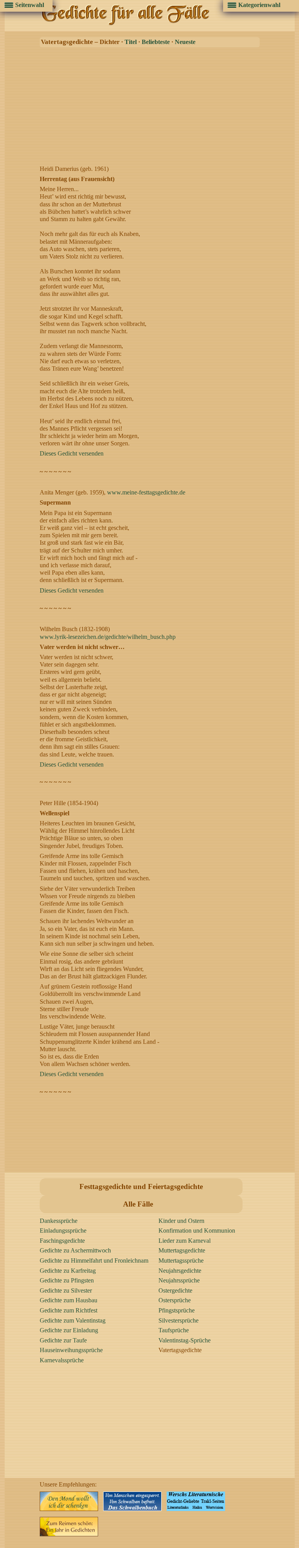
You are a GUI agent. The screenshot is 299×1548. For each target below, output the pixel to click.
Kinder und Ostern (181, 1220)
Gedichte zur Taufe (63, 1340)
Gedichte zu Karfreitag (68, 1270)
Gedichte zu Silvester (66, 1290)
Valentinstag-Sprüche (184, 1340)
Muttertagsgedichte (181, 1250)
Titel (131, 42)
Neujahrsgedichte (179, 1270)
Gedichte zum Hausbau (68, 1300)
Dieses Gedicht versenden (72, 453)
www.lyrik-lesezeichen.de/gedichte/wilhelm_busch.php (108, 636)
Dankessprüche (58, 1220)
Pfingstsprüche (176, 1310)
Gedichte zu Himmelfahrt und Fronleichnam (94, 1260)
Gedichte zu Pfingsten (67, 1280)
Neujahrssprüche (179, 1280)
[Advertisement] (152, 104)
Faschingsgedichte (62, 1240)
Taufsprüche (173, 1330)
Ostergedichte (175, 1290)
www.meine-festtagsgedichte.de (146, 492)
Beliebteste (156, 42)
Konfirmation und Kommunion (196, 1230)
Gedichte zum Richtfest (68, 1310)
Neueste (185, 42)
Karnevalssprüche (62, 1360)
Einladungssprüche (63, 1230)
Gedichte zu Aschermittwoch (75, 1250)
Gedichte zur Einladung (69, 1330)
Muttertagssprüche (181, 1260)
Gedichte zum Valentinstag (73, 1320)
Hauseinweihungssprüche (71, 1350)
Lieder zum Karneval (184, 1240)
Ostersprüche (174, 1300)
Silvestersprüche (178, 1320)
